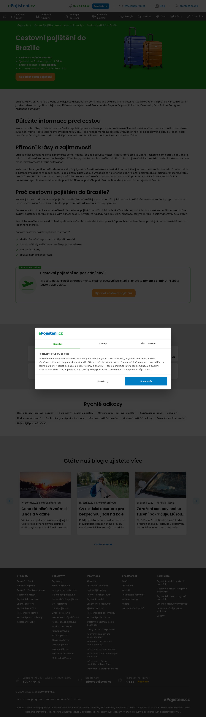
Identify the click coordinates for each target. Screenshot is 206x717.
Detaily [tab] (103, 343)
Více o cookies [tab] (148, 343)
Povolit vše (146, 381)
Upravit (101, 381)
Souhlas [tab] (57, 343)
